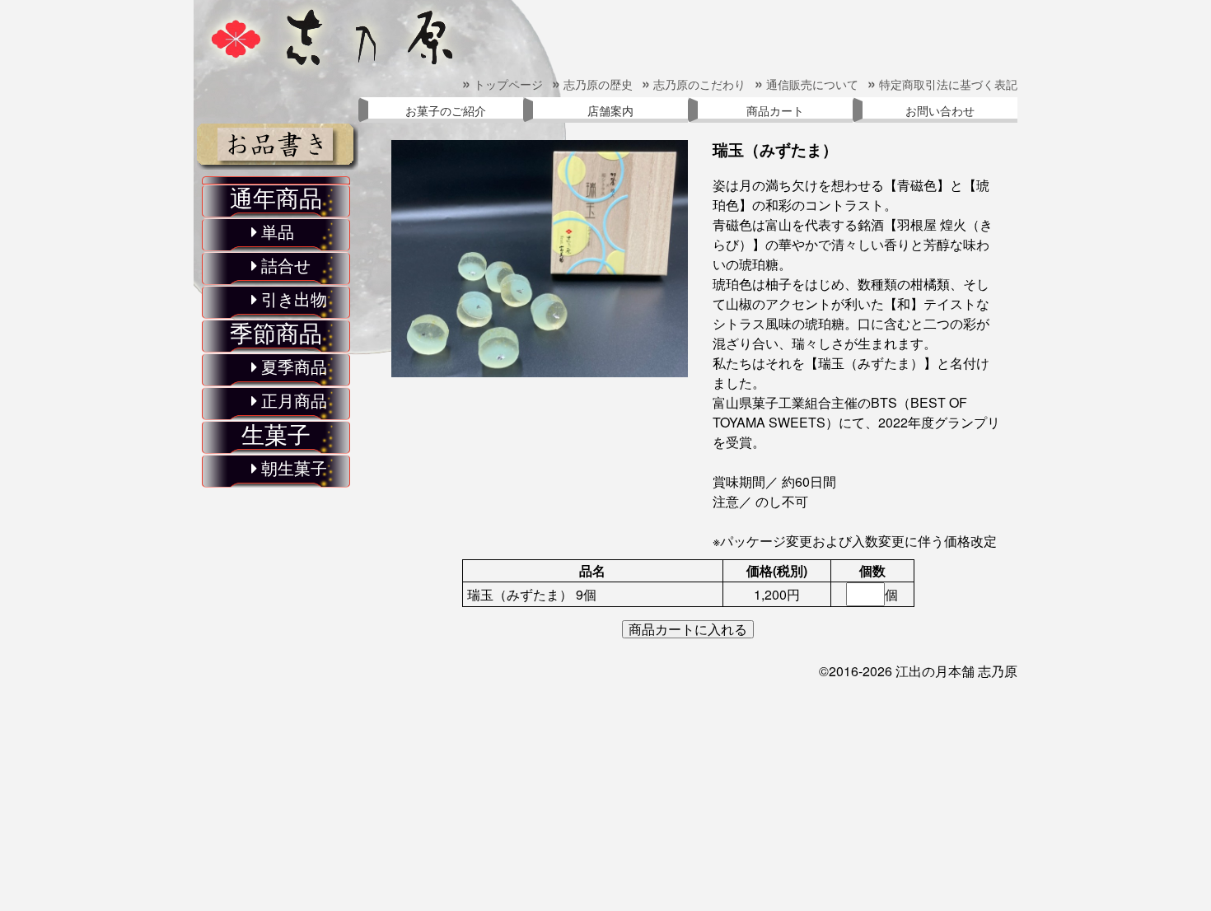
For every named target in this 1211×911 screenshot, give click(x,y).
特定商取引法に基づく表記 (942, 84)
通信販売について (807, 84)
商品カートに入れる (688, 629)
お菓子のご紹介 (445, 110)
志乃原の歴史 (593, 84)
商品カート (775, 110)
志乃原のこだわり (694, 84)
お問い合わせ (940, 110)
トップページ (503, 84)
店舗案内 (610, 110)
